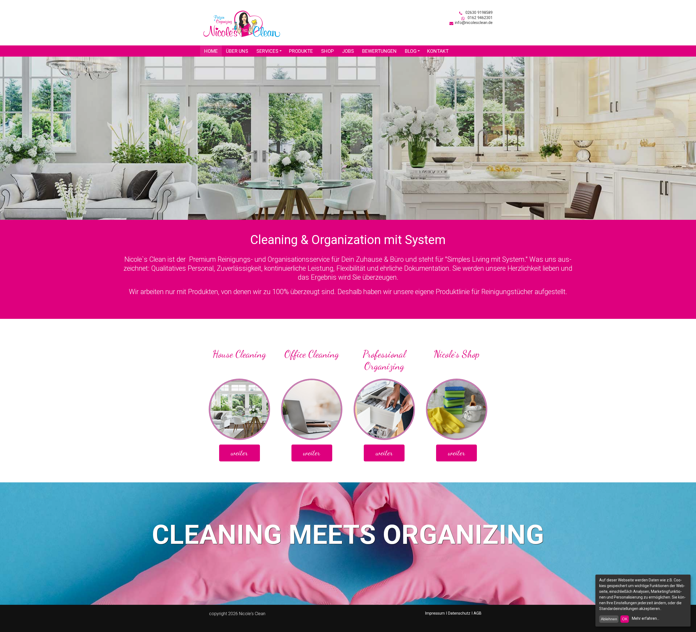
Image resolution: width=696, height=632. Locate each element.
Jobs (348, 51)
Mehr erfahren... (645, 618)
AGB (477, 613)
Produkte (301, 51)
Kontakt (438, 51)
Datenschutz (459, 613)
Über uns (237, 51)
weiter (239, 452)
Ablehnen (609, 619)
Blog (413, 52)
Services (269, 52)
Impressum (435, 613)
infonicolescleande (474, 22)
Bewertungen (379, 51)
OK (624, 619)
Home (211, 51)
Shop (327, 51)
